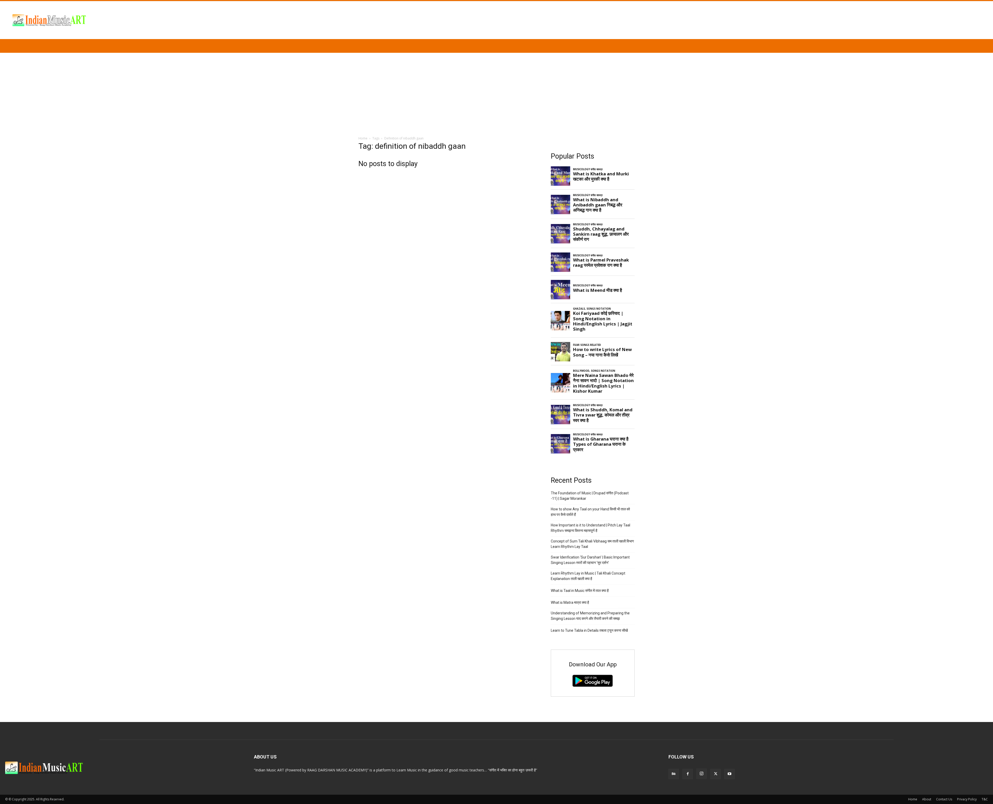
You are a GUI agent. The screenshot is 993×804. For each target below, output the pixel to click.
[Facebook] (687, 774)
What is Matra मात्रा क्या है (570, 602)
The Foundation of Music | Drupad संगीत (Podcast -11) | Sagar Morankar (590, 496)
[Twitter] (715, 774)
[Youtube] (729, 774)
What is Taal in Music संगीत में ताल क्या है (580, 591)
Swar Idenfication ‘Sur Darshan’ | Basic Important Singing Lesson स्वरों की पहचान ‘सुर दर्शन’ (590, 560)
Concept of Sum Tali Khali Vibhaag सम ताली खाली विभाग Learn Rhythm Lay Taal (592, 544)
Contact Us (944, 799)
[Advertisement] (496, 91)
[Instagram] (701, 774)
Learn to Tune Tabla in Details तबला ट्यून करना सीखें (589, 630)
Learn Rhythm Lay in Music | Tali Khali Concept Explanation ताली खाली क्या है (588, 576)
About (926, 799)
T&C (985, 799)
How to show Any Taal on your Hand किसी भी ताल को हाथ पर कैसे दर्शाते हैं (590, 512)
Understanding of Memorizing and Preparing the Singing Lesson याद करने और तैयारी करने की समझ (590, 616)
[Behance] (673, 774)
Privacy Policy (967, 799)
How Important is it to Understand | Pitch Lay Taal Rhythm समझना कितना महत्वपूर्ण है (590, 528)
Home (362, 138)
